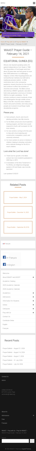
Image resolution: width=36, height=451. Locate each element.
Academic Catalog (9, 281)
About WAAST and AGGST (11, 277)
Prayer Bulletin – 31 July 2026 (13, 360)
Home (3, 42)
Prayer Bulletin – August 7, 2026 (13, 356)
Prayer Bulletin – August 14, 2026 (14, 352)
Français (5, 328)
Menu (3, 3)
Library (5, 305)
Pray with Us (10, 42)
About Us (4, 411)
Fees (3, 419)
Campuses (6, 309)
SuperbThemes (26, 449)
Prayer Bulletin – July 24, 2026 (13, 364)
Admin (4, 380)
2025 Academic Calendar (11, 285)
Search (4, 438)
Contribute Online (8, 320)
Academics (6, 293)
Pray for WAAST (21, 42)
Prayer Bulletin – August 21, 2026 (14, 348)
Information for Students (11, 301)
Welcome (6, 273)
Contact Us (6, 316)
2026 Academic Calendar (11, 289)
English (5, 324)
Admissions (6, 297)
